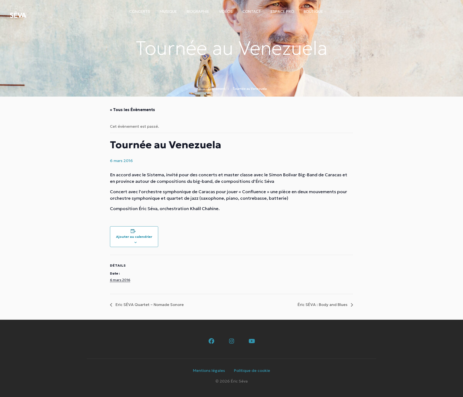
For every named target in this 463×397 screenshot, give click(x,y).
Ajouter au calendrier (134, 236)
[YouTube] (252, 341)
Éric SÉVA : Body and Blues (323, 304)
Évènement (216, 89)
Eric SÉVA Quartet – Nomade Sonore (149, 304)
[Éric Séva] (18, 11)
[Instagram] (231, 341)
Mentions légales (209, 370)
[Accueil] (200, 88)
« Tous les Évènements (132, 109)
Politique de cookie (252, 370)
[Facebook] (211, 341)
